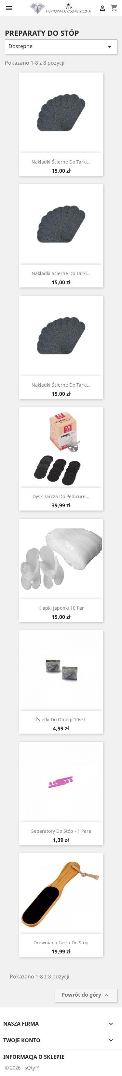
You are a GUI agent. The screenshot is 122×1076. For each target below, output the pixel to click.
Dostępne (61, 47)
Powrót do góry (85, 995)
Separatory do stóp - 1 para (61, 831)
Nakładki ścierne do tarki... (61, 162)
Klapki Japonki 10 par (61, 608)
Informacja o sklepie (33, 1056)
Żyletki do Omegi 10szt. (61, 719)
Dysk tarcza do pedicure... (61, 496)
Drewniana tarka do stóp (61, 942)
